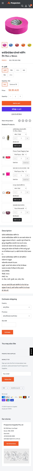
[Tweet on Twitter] (26, 120)
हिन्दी (4, 388)
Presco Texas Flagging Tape (21, 151)
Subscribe (8, 379)
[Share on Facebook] (19, 120)
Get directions (11, 443)
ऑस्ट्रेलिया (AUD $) (15, 388)
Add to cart (16, 103)
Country (4, 303)
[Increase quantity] (20, 96)
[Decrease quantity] (10, 96)
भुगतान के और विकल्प (16, 114)
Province (4, 312)
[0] (30, 6)
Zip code (4, 320)
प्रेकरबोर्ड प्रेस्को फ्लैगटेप (18, 205)
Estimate (7, 332)
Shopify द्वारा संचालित (7, 409)
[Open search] (22, 6)
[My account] (26, 6)
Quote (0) (31, 351)
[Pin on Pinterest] (23, 120)
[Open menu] (3, 3)
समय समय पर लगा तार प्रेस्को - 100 (21, 168)
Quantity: (4, 96)
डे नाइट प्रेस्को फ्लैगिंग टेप (19, 185)
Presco (4, 60)
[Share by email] (30, 120)
